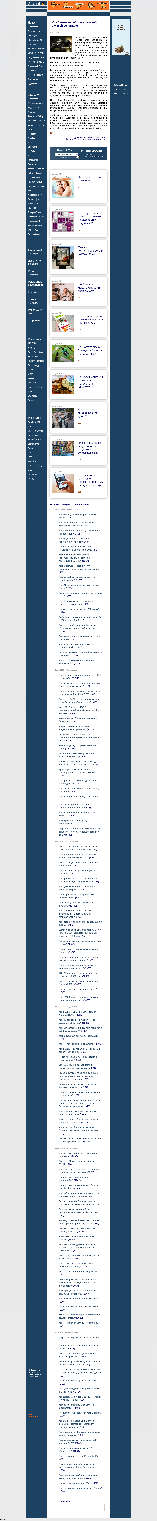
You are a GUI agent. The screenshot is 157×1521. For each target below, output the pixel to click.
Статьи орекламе (33, 96)
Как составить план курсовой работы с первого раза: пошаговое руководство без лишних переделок (79, 1103)
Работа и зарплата (121, 93)
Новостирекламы (33, 24)
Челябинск (32, 382)
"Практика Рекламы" (97, 141)
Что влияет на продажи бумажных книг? (80, 1413)
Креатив (33, 292)
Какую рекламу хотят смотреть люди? (79, 1337)
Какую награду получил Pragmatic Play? (80, 1456)
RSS (30, 1415)
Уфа (30, 391)
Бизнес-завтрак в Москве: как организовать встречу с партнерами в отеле (79, 737)
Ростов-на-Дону (35, 387)
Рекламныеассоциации (35, 283)
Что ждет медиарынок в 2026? (75, 1483)
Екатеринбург (34, 365)
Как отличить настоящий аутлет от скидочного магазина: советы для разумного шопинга (77, 1424)
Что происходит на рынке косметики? (78, 1380)
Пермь (31, 400)
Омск (30, 374)
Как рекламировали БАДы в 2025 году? (79, 796)
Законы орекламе (33, 301)
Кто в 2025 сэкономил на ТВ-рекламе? (79, 1271)
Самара (31, 369)
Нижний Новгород (36, 361)
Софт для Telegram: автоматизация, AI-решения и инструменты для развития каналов (80, 831)
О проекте (34, 320)
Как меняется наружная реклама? (76, 1044)
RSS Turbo (33, 1417)
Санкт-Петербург (35, 352)
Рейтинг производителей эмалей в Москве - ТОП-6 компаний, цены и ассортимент (77, 1247)
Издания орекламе (34, 262)
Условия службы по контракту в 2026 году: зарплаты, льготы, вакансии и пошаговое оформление (78, 1076)
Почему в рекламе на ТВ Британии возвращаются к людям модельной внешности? (77, 1282)
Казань (31, 378)
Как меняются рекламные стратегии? (78, 1322)
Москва (31, 348)
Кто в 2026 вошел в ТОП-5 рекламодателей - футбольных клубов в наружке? (80, 710)
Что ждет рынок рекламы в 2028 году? (79, 609)
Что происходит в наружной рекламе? (79, 1306)
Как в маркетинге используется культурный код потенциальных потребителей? (75, 913)
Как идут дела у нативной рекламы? (78, 989)
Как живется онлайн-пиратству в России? (81, 1488)
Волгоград (32, 396)
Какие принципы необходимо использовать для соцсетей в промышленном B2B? (74, 557)
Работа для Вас (120, 89)
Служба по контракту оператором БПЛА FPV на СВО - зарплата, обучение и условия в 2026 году (80, 933)
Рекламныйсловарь (35, 252)
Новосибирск (34, 356)
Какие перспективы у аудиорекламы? (78, 1036)
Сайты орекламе (33, 273)
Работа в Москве (120, 85)
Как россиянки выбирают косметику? (78, 1298)
